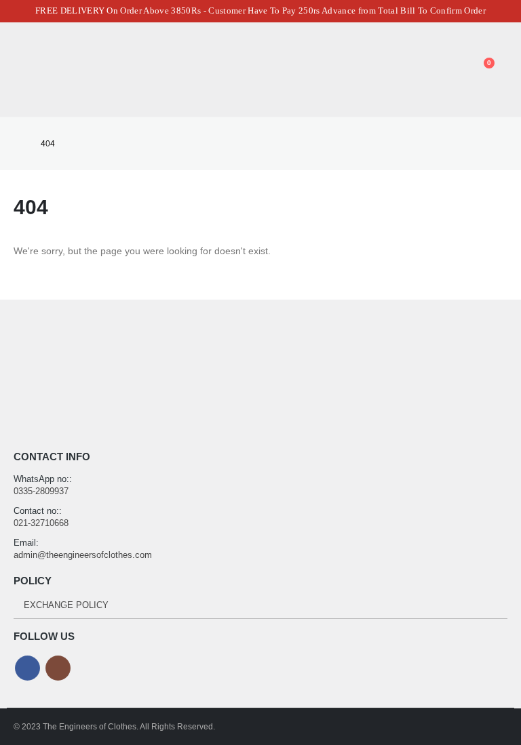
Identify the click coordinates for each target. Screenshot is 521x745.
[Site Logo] (80, 69)
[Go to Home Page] (18, 144)
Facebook (27, 668)
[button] (23, 69)
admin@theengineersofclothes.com (83, 555)
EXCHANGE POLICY (66, 605)
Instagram (58, 668)
